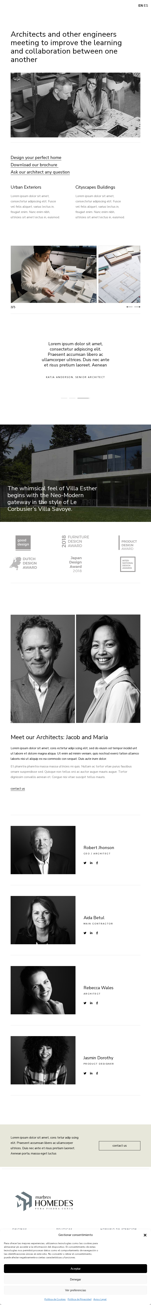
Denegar (75, 1279)
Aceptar (76, 1268)
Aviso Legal (100, 1299)
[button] (145, 1235)
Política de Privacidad (79, 1299)
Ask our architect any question (40, 172)
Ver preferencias (75, 1290)
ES (146, 5)
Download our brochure (34, 165)
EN (140, 5)
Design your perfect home (36, 158)
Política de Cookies (55, 1299)
